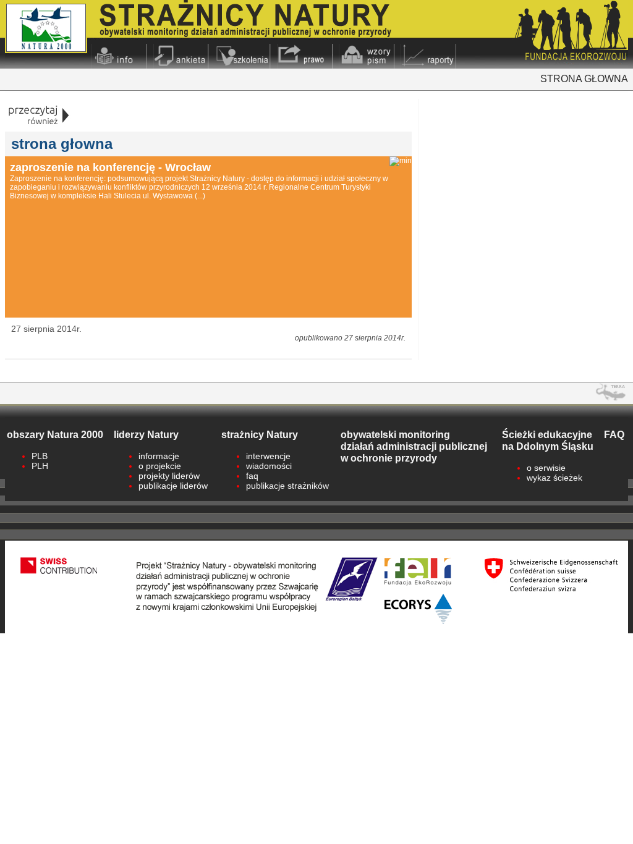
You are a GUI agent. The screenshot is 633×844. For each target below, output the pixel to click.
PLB (40, 456)
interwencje (268, 456)
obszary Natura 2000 (55, 434)
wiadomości (269, 466)
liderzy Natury (146, 434)
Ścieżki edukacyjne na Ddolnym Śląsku (547, 440)
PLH (40, 466)
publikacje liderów (173, 486)
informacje (158, 456)
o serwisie (546, 468)
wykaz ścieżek (554, 478)
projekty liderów (169, 476)
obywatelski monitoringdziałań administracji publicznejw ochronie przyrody (414, 446)
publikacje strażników (287, 486)
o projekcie (159, 466)
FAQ (614, 434)
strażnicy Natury (259, 434)
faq (252, 476)
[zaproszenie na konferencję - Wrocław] (400, 161)
